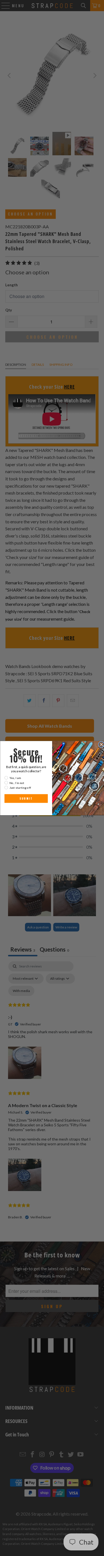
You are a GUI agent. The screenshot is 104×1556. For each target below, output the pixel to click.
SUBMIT (26, 798)
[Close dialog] (101, 744)
